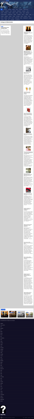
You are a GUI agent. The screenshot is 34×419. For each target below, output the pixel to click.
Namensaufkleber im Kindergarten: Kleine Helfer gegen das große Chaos (28, 175)
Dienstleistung (26, 9)
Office (1, 373)
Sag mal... (3, 7)
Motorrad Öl (18, 19)
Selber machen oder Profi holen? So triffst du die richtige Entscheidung (27, 293)
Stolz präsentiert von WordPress (3, 417)
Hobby (14, 16)
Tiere (1, 389)
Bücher (1, 334)
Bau (8, 19)
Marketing (1, 360)
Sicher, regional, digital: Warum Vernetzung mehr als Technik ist (28, 258)
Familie (27, 312)
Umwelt (10, 16)
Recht (1, 378)
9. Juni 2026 (20, 315)
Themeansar (13, 417)
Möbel (30, 14)
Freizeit (2, 16)
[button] (1, 417)
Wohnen (9, 9)
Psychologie (2, 376)
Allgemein (20, 9)
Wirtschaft (1, 397)
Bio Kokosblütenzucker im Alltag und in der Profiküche (7, 320)
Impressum (29, 417)
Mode (17, 9)
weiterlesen (26, 43)
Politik (2, 19)
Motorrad (12, 19)
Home (23, 417)
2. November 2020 (4, 29)
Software (17, 16)
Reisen (2, 312)
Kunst (22, 16)
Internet (6, 16)
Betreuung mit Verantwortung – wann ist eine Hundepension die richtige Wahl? (28, 153)
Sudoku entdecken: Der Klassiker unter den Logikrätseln (27, 209)
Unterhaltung (10, 14)
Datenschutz (26, 417)
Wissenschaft (2, 399)
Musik (29, 16)
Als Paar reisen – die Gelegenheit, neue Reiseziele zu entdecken (28, 33)
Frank (8, 29)
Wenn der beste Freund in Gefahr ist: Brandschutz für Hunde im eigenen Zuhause (28, 114)
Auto (1, 326)
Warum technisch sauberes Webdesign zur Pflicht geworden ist (28, 225)
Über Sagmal (32, 417)
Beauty (23, 14)
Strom (6, 19)
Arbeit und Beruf (3, 14)
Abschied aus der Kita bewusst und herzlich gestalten (27, 93)
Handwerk (19, 14)
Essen (1, 339)
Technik (13, 9)
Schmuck (25, 16)
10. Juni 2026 (12, 315)
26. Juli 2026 (4, 315)
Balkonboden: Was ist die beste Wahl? (5, 28)
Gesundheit (5, 9)
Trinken (27, 14)
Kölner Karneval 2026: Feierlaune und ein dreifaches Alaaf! (28, 243)
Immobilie (1, 354)
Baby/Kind (1, 328)
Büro (1, 336)
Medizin (15, 14)
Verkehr (1, 396)
